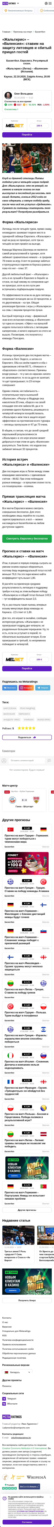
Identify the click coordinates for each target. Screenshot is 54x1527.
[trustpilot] (9, 1487)
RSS (4, 1335)
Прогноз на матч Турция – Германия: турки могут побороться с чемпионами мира (26, 838)
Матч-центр (10, 785)
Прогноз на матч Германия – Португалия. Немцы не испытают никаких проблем (25, 1195)
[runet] (5, 1477)
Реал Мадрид (27, 708)
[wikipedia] (36, 1477)
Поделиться (24, 737)
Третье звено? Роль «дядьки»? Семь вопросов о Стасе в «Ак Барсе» (17, 1256)
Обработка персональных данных (19, 1353)
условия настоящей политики (30, 1511)
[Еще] (50, 3)
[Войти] (46, 3)
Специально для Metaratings (16, 1331)
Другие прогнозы (16, 820)
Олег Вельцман (23, 93)
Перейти (27, 134)
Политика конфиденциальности (17, 1340)
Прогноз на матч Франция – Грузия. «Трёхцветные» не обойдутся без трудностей (26, 1091)
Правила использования (14, 1344)
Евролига (24, 714)
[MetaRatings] (12, 1417)
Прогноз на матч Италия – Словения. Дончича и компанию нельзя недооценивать (27, 1064)
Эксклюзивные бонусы (20, 10)
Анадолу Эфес (11, 719)
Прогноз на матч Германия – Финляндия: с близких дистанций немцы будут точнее (25, 914)
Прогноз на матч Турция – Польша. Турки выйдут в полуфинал (25, 1014)
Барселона (9, 708)
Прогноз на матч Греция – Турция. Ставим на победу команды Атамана (27, 889)
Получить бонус (27, 1300)
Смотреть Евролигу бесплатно (27, 538)
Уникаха (28, 719)
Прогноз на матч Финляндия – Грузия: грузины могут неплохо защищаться (24, 966)
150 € (39, 125)
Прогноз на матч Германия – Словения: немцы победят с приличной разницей (22, 940)
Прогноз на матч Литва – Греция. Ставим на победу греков (24, 991)
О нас (5, 1322)
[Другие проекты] (10, 3)
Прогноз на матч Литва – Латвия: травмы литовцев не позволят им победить (25, 1143)
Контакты (6, 1318)
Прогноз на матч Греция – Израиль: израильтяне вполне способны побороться (26, 1038)
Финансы (6, 1386)
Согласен (27, 1522)
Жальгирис (43, 719)
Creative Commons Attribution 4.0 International (24, 1448)
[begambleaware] (29, 1487)
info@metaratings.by (21, 1437)
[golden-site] (17, 1477)
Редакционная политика (14, 1358)
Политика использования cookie (18, 1349)
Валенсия (9, 714)
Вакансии (7, 1327)
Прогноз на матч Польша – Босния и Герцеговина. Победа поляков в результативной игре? (26, 1117)
